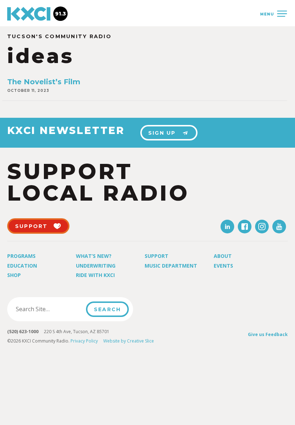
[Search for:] (49, 309)
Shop (14, 275)
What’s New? (94, 255)
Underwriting (95, 265)
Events (223, 265)
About (223, 255)
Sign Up (162, 133)
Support (156, 255)
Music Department (171, 265)
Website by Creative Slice (128, 341)
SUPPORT (31, 226)
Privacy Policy (84, 341)
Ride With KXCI (95, 275)
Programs (21, 255)
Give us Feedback (268, 334)
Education (22, 265)
